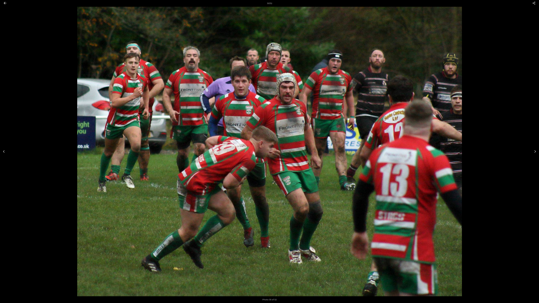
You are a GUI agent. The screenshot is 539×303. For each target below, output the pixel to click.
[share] (534, 3)
